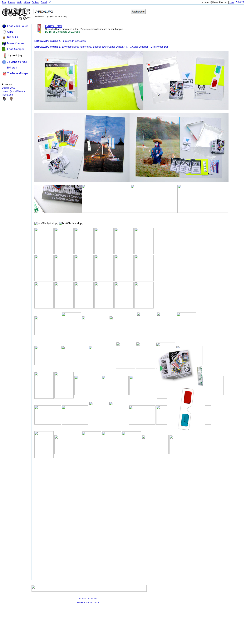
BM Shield (13, 37)
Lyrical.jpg (15, 55)
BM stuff (12, 67)
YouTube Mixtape (17, 73)
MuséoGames (15, 43)
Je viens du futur (17, 61)
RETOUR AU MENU (87, 598)
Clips (10, 31)
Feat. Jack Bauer (17, 25)
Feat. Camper (15, 48)
